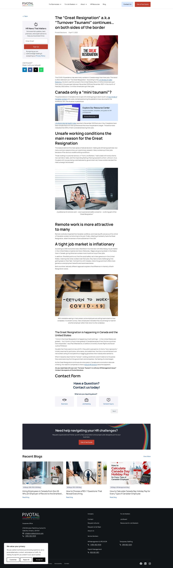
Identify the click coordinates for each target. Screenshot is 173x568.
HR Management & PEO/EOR (97, 541)
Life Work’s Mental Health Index (65, 123)
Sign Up (36, 47)
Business (64, 404)
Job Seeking (86, 404)
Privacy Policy (40, 56)
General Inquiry (108, 404)
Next (114, 411)
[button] (24, 70)
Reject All (26, 560)
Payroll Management (95, 549)
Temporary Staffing (126, 541)
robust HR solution (91, 365)
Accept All (39, 560)
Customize (13, 560)
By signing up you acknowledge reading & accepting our (35, 53)
